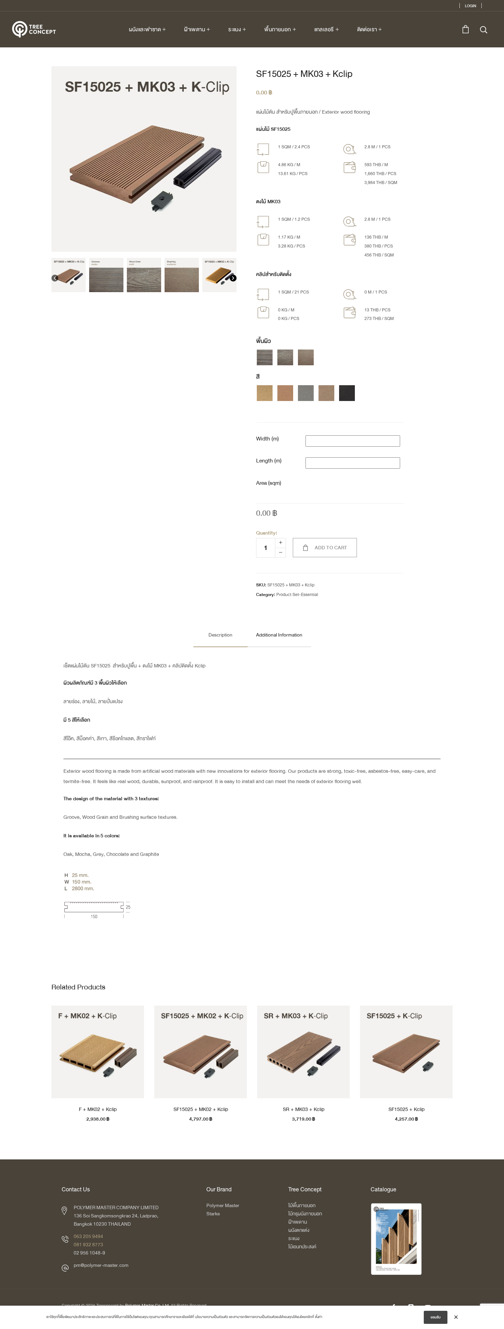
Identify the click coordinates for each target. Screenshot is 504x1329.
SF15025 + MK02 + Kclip (200, 1109)
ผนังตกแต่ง (298, 1230)
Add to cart (331, 547)
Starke (213, 1214)
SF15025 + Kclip (406, 1109)
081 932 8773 (88, 1244)
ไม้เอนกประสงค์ (302, 1246)
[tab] (220, 635)
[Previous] (54, 279)
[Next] (233, 279)
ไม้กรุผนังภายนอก (305, 1214)
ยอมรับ (436, 1317)
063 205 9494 (88, 1236)
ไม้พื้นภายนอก (301, 1205)
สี (258, 377)
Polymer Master (222, 1205)
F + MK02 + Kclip (98, 1109)
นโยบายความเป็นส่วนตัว (211, 1317)
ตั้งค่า (318, 1317)
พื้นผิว (263, 341)
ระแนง (293, 1238)
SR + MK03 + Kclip (303, 1109)
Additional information (279, 635)
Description (220, 635)
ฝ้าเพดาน (297, 1222)
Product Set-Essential (297, 594)
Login (470, 5)
